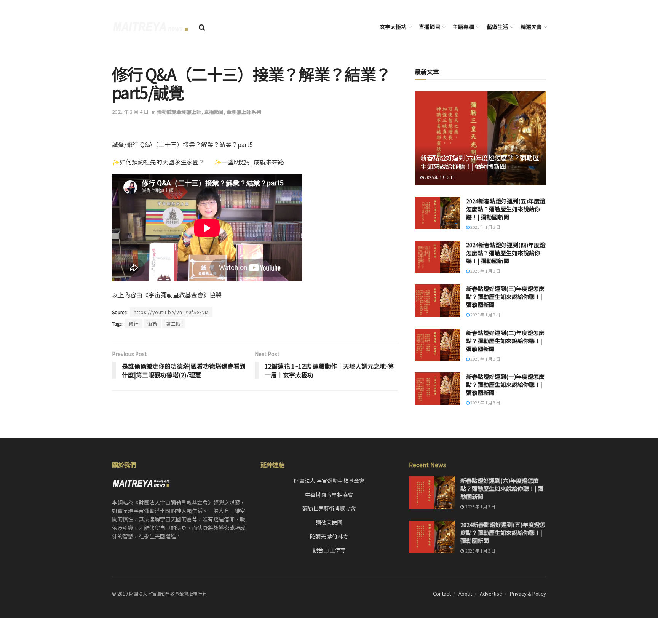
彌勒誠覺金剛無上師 (179, 111)
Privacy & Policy (528, 593)
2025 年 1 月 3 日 (439, 177)
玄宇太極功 (393, 26)
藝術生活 (497, 26)
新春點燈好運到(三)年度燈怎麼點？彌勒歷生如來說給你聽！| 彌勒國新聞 (505, 296)
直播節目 (429, 26)
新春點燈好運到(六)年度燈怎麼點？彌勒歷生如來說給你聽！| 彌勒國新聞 (479, 162)
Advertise (491, 593)
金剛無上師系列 (244, 111)
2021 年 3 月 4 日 (130, 111)
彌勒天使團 (329, 522)
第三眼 (173, 323)
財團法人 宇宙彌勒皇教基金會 (329, 480)
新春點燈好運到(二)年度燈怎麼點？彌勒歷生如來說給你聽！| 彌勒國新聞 (505, 341)
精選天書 (531, 26)
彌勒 (152, 323)
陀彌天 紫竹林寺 (329, 536)
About (465, 593)
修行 (134, 323)
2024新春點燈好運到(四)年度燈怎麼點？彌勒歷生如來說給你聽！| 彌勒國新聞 (505, 253)
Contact (442, 593)
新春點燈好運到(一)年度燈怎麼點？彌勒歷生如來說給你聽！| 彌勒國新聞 (505, 384)
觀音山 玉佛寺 (329, 550)
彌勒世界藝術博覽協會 (329, 508)
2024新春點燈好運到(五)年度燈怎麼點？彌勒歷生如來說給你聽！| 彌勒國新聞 (505, 209)
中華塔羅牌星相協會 (329, 494)
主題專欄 (463, 26)
